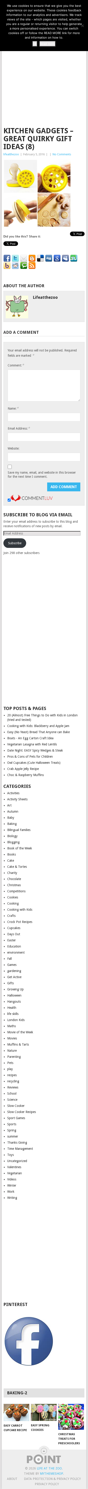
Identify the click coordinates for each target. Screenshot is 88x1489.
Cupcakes (13, 928)
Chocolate (14, 879)
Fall (9, 958)
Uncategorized (17, 1161)
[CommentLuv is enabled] (32, 500)
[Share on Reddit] (15, 265)
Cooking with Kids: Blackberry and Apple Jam (38, 726)
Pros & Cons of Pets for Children (30, 756)
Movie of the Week (20, 1032)
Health (11, 1007)
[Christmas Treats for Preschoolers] (71, 1417)
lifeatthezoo (11, 154)
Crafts (11, 916)
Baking (12, 824)
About (12, 1479)
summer (12, 1136)
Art (9, 805)
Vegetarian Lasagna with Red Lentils (32, 744)
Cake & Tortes (17, 866)
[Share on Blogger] (32, 258)
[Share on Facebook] (7, 258)
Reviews (12, 1087)
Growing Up (15, 989)
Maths (11, 1026)
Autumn (12, 811)
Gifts (10, 983)
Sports (11, 1124)
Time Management (20, 1148)
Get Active (14, 977)
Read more (47, 44)
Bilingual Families (18, 830)
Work (10, 1191)
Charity (12, 873)
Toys (10, 1155)
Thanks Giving (17, 1142)
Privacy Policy (47, 1484)
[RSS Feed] (32, 265)
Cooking (13, 903)
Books (11, 854)
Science (12, 1099)
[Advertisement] (44, 75)
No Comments (62, 154)
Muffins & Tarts (18, 1044)
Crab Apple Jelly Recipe (23, 769)
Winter (11, 1185)
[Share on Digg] (48, 258)
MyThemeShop (51, 1473)
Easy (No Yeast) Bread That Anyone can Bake (38, 732)
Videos (11, 1179)
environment (16, 952)
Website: (13, 448)
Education (14, 946)
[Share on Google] (57, 258)
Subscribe (14, 543)
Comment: (16, 365)
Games (11, 965)
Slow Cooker (16, 1106)
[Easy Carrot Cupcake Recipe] (16, 1412)
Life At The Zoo (49, 1468)
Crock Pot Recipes (19, 922)
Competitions (16, 891)
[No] (82, 25)
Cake (10, 860)
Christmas (14, 885)
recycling (13, 1081)
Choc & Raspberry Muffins (25, 775)
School (11, 1093)
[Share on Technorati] (23, 265)
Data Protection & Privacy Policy (52, 1479)
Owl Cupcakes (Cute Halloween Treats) (33, 762)
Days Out (13, 934)
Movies (12, 1038)
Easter (11, 940)
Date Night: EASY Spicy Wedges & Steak (35, 750)
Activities (13, 793)
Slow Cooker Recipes (21, 1112)
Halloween (14, 995)
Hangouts (14, 1001)
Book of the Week (19, 848)
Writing (12, 1198)
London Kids (16, 1020)
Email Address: (19, 428)
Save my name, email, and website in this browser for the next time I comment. (42, 474)
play (10, 1069)
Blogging (13, 842)
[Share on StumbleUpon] (73, 258)
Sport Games (16, 1118)
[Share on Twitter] (15, 258)
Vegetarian (14, 1173)
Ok (35, 44)
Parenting (14, 1057)
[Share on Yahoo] (7, 265)
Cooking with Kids (19, 909)
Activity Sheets (17, 799)
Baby (10, 817)
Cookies (12, 897)
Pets (10, 1063)
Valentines (14, 1167)
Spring (11, 1130)
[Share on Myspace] (65, 258)
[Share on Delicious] (40, 258)
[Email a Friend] (23, 258)
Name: (13, 408)
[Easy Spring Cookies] (44, 1412)
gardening (14, 971)
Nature (12, 1050)
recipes (12, 1075)
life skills (13, 1014)
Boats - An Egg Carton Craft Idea (30, 738)
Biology (12, 836)
